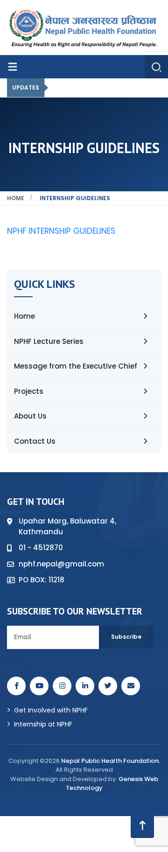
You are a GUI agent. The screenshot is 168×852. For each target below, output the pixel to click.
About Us (30, 416)
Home (15, 198)
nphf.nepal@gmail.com (61, 564)
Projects (28, 391)
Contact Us (35, 441)
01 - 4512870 (41, 547)
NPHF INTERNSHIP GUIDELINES (61, 231)
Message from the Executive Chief (75, 366)
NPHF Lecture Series (49, 341)
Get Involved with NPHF (51, 710)
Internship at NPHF (43, 724)
